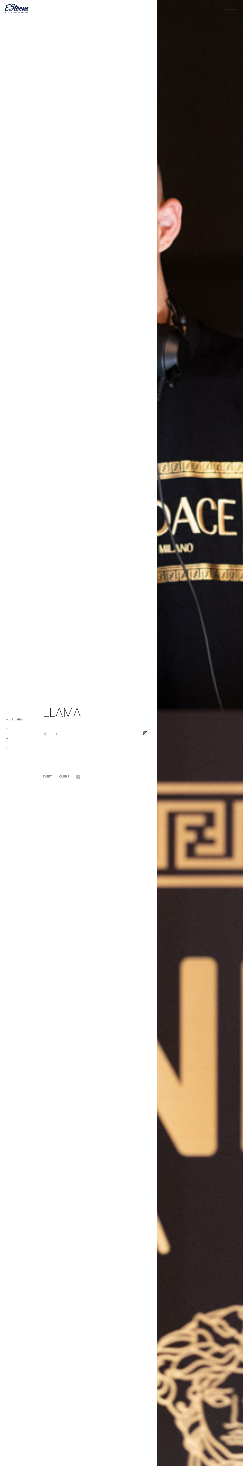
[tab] (51, 776)
